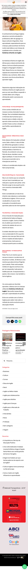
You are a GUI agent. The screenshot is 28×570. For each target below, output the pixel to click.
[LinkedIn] (16, 321)
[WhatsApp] (19, 321)
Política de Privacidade (15, 14)
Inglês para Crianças (9, 403)
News (5, 418)
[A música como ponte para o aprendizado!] (21, 334)
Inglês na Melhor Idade (10, 391)
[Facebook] (8, 321)
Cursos (5, 379)
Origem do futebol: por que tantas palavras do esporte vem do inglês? (13, 460)
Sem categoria (8, 426)
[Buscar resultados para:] (14, 361)
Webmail (7, 488)
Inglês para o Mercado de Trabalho (11, 409)
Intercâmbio (7, 414)
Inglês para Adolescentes (11, 395)
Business (6, 371)
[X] (12, 321)
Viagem (5, 430)
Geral (16, 308)
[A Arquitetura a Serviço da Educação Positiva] (7, 334)
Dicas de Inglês (11, 308)
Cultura (5, 375)
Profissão (6, 422)
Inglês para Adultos (9, 399)
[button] (3, 343)
